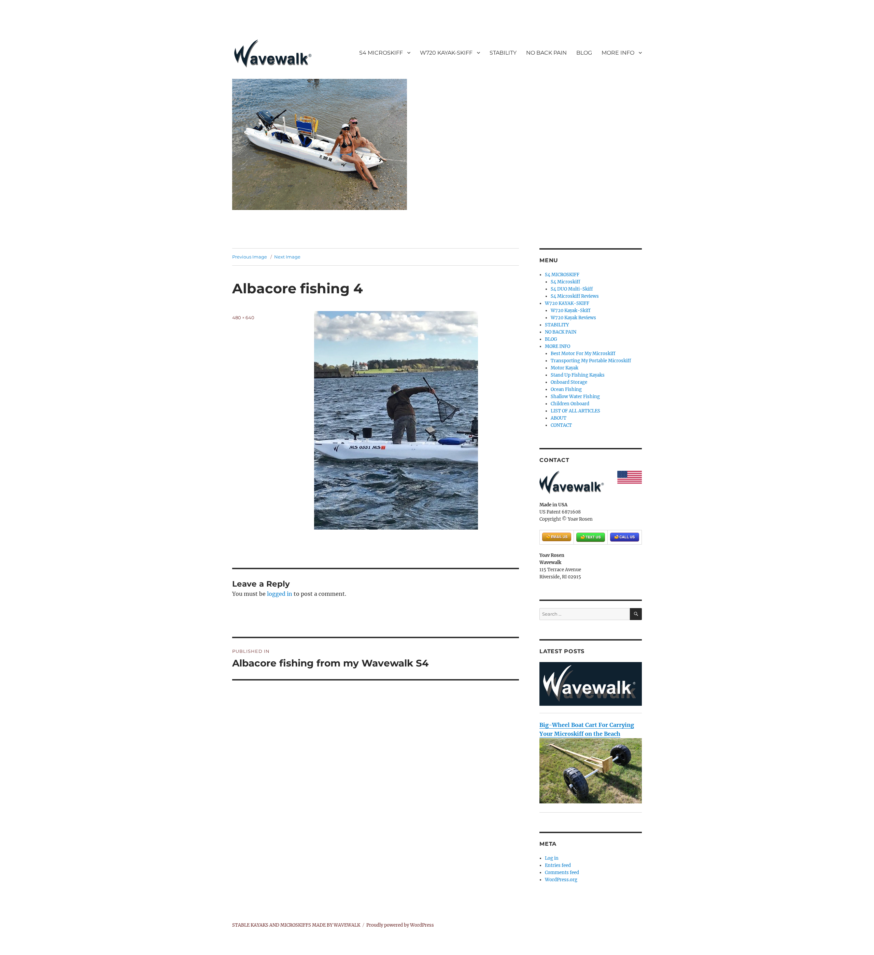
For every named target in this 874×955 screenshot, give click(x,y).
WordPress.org (561, 880)
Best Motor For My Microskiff (583, 353)
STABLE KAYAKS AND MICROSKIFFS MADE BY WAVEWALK (296, 925)
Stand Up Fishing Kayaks (578, 375)
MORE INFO (618, 53)
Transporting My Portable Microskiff (591, 361)
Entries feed (558, 865)
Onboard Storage (569, 382)
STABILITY (503, 53)
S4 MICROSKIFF (381, 53)
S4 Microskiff (565, 282)
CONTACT (561, 425)
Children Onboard (570, 404)
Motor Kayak (564, 368)
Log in (552, 858)
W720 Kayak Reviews (573, 318)
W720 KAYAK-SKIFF (446, 53)
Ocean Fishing (566, 389)
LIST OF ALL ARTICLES (575, 411)
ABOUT (558, 418)
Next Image (287, 256)
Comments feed (562, 872)
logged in (279, 593)
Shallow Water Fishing (575, 396)
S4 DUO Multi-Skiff (572, 289)
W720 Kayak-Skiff (570, 310)
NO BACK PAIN (546, 53)
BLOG (584, 53)
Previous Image (249, 256)
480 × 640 (243, 317)
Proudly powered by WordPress (400, 925)
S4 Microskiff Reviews (575, 296)
